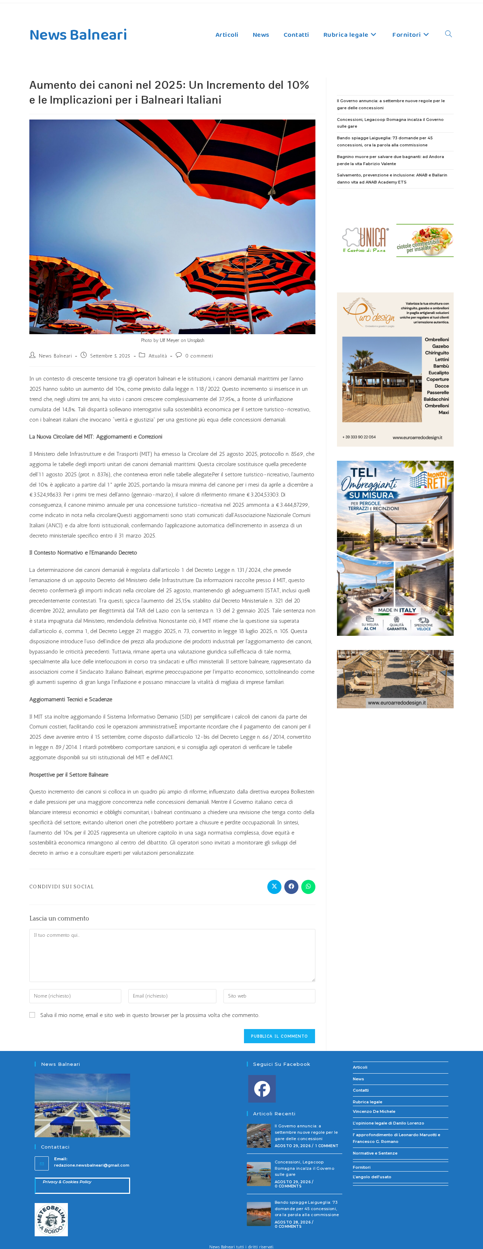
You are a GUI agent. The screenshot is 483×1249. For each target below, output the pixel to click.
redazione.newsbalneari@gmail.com (91, 1165)
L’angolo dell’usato (372, 1176)
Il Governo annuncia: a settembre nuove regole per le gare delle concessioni (306, 1132)
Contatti (361, 1090)
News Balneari (78, 35)
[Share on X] (274, 887)
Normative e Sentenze (375, 1153)
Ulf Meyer (169, 340)
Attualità (158, 356)
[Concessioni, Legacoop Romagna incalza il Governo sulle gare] (259, 1174)
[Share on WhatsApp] (308, 887)
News (358, 1078)
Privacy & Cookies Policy (67, 1181)
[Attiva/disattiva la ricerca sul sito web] (448, 35)
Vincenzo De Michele (374, 1111)
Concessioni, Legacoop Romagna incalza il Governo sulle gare (304, 1168)
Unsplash (195, 340)
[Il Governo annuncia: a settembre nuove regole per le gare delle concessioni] (259, 1136)
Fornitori (362, 1167)
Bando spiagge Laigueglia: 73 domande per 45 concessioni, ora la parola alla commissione (307, 1208)
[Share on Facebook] (291, 887)
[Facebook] (262, 1089)
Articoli (360, 1067)
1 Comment (326, 1146)
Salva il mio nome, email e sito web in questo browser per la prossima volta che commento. (149, 1015)
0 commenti (199, 356)
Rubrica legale (367, 1101)
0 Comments (288, 1186)
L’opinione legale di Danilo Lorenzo (388, 1123)
